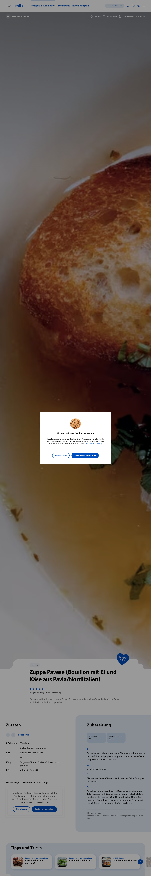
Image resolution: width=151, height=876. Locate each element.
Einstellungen (61, 455)
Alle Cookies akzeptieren (85, 455)
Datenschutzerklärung (93, 444)
